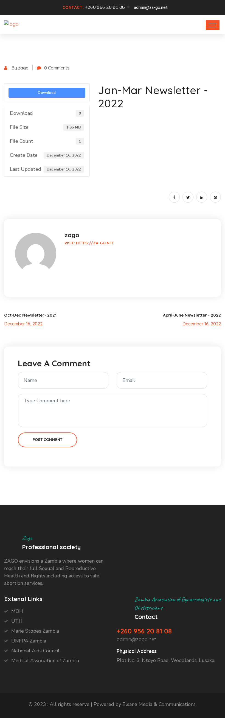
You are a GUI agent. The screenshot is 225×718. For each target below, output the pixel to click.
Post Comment (47, 439)
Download (47, 92)
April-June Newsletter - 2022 (192, 315)
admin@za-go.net (151, 7)
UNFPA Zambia (28, 641)
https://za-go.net (95, 243)
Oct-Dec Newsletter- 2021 (30, 315)
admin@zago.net (136, 639)
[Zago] (11, 24)
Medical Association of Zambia (45, 660)
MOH (17, 611)
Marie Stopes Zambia (35, 631)
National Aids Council (35, 650)
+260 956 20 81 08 (105, 7)
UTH (16, 621)
